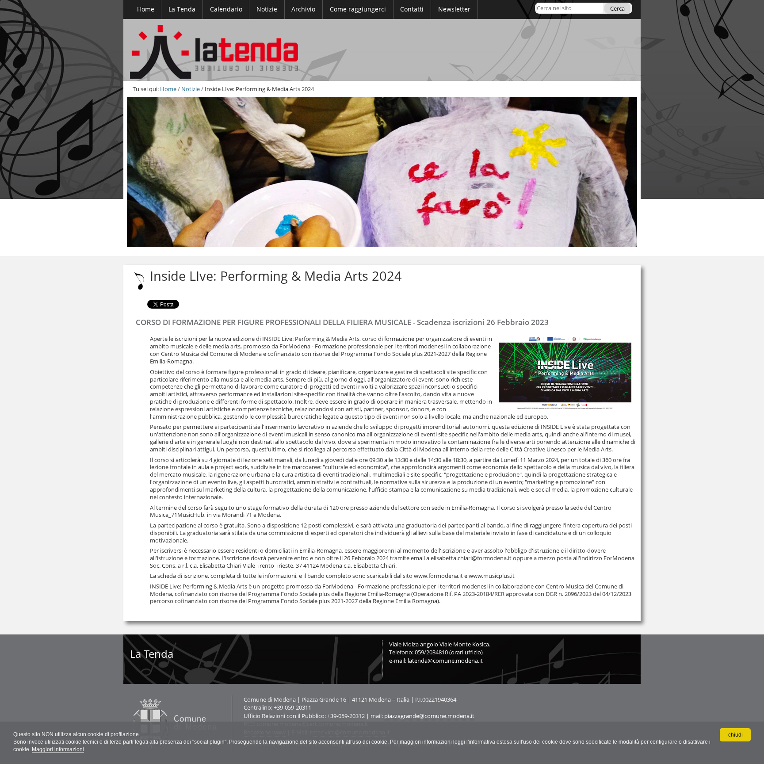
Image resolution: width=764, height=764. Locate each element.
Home (168, 89)
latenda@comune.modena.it (445, 661)
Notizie (190, 89)
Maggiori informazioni (58, 749)
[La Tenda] (382, 50)
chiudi (735, 735)
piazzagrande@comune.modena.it (429, 716)
